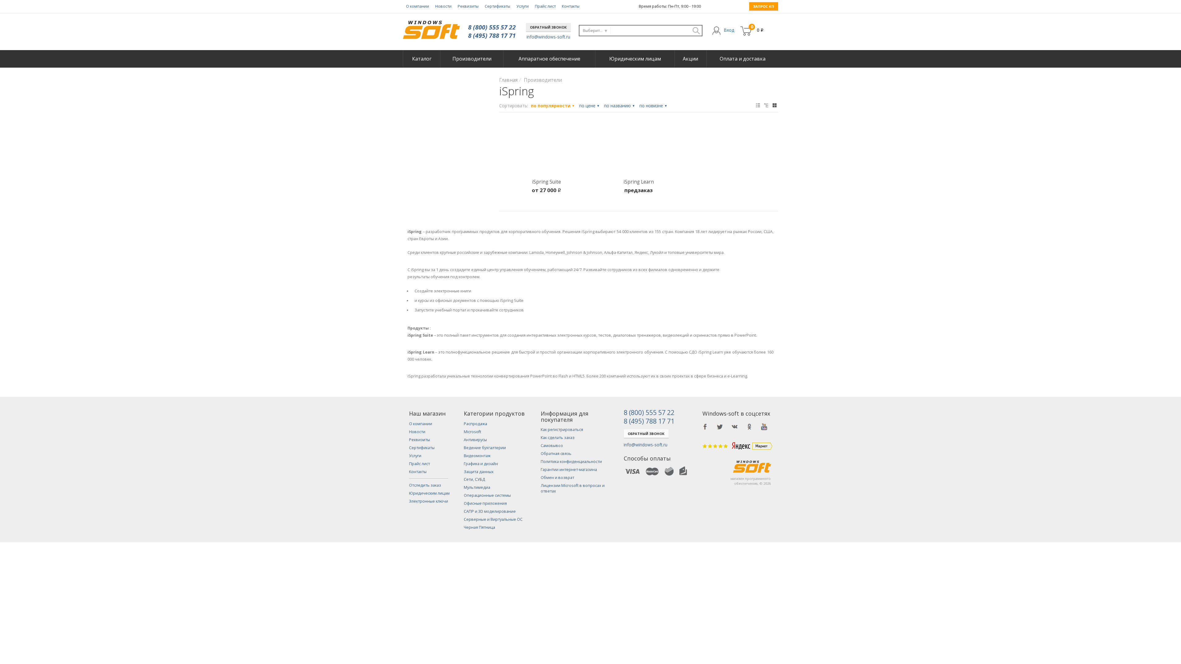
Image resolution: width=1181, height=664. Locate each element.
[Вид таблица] (757, 105)
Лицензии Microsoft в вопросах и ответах (573, 488)
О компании (417, 6)
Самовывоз (552, 445)
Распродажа (475, 423)
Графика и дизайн (481, 463)
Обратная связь (556, 453)
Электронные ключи (428, 501)
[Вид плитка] (774, 105)
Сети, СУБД (474, 479)
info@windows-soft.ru (548, 37)
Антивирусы (475, 439)
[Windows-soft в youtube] (764, 426)
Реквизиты (468, 6)
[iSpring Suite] (547, 149)
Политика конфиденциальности (571, 461)
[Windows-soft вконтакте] (735, 426)
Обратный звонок (548, 27)
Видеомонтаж (477, 455)
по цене (589, 106)
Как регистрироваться (562, 429)
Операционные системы (487, 495)
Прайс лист (545, 6)
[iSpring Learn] (639, 149)
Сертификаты (497, 6)
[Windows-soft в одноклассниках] (749, 426)
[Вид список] (766, 105)
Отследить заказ (425, 485)
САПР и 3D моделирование (490, 511)
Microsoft (472, 431)
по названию (619, 106)
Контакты (570, 6)
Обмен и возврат (557, 477)
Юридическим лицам (635, 58)
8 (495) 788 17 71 (492, 35)
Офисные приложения (485, 503)
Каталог (421, 58)
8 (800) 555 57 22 (492, 27)
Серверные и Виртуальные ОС (493, 519)
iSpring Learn (638, 182)
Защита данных (479, 471)
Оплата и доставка (742, 58)
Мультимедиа (477, 487)
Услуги (522, 6)
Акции (690, 58)
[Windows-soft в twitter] (720, 426)
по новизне (653, 106)
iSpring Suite (546, 182)
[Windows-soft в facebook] (705, 426)
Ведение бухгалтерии (485, 447)
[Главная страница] (431, 27)
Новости (443, 6)
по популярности (553, 106)
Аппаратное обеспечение (549, 58)
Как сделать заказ (558, 437)
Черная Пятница (479, 527)
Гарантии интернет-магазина (569, 469)
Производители (471, 58)
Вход (729, 30)
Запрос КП (763, 6)
